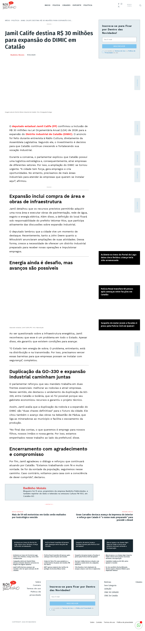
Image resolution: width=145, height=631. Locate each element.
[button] (140, 5)
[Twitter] (118, 6)
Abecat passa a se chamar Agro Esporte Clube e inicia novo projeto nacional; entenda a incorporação (117, 545)
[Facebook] (118, 4)
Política (15, 20)
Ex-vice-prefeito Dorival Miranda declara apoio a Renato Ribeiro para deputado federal (118, 568)
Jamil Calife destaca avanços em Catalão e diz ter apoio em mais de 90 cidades (26, 568)
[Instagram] (121, 4)
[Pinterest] (80, 54)
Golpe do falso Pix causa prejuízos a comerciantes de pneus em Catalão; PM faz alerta (57, 562)
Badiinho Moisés (17, 55)
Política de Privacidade (83, 608)
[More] (90, 54)
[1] (138, 626)
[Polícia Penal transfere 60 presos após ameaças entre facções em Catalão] (119, 276)
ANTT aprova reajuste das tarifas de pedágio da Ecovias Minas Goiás (56, 568)
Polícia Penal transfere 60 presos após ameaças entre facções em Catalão (117, 292)
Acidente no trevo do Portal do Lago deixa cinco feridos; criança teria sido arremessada (119, 257)
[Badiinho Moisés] (7, 55)
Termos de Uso (120, 51)
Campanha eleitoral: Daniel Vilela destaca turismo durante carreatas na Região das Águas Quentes (26, 562)
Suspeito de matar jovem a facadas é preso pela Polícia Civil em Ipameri (87, 544)
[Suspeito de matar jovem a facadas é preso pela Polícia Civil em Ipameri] (119, 310)
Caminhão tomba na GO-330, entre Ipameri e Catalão (117, 562)
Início (7, 20)
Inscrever (119, 46)
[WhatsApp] (85, 54)
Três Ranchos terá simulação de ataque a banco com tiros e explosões (87, 568)
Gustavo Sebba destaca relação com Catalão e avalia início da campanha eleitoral (87, 562)
